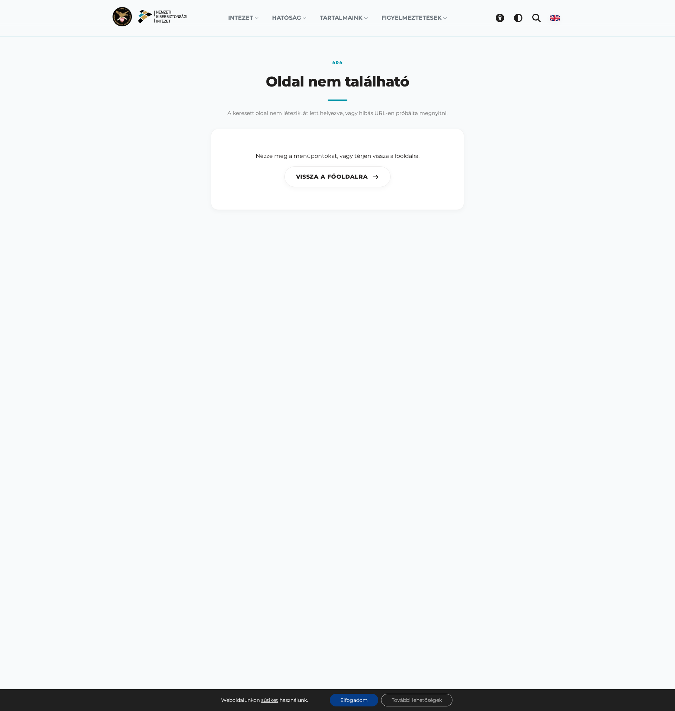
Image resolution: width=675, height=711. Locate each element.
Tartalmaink (341, 17)
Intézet (240, 17)
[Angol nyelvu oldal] (554, 18)
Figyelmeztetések (411, 17)
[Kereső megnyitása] (536, 18)
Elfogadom (354, 700)
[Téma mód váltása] (518, 18)
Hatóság (286, 17)
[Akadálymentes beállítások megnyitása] (500, 18)
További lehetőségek (417, 700)
